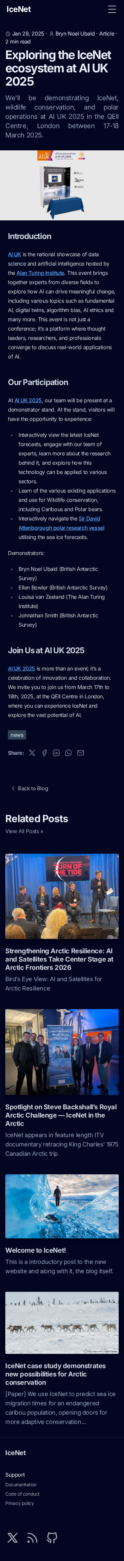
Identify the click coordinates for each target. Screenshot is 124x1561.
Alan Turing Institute (40, 273)
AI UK (14, 254)
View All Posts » (24, 831)
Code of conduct (22, 1494)
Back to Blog (33, 788)
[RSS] (32, 1538)
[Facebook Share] (44, 753)
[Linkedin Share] (56, 753)
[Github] (52, 1538)
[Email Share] (81, 753)
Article (106, 33)
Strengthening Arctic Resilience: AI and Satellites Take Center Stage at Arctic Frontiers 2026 (59, 959)
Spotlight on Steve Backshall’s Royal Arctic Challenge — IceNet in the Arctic (61, 1115)
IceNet (15, 1453)
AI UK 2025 (28, 400)
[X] (12, 1538)
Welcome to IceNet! (35, 1250)
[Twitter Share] (32, 753)
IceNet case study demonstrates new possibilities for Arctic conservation (55, 1374)
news (17, 735)
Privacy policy (19, 1503)
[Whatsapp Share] (68, 753)
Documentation (20, 1484)
